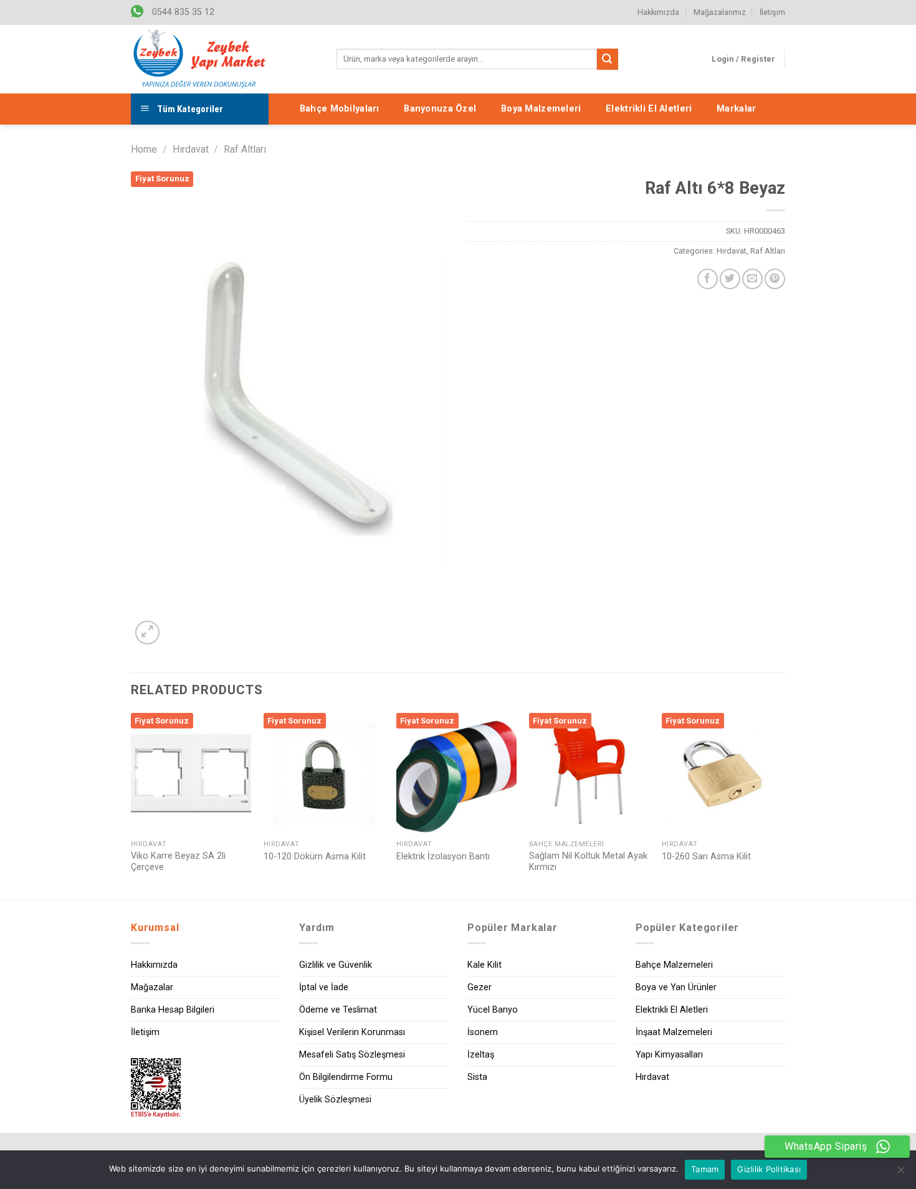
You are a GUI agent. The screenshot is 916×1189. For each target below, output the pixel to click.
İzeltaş (480, 1054)
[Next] (781, 805)
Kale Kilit (484, 965)
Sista (477, 1077)
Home (144, 149)
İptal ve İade (323, 987)
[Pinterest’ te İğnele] (775, 279)
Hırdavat (191, 149)
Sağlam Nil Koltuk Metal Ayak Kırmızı (588, 862)
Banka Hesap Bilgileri (172, 1010)
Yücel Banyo (492, 1010)
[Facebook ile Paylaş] (707, 279)
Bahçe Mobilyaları (339, 108)
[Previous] (131, 805)
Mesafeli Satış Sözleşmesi (352, 1054)
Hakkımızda (658, 12)
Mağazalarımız (720, 12)
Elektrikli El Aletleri (649, 108)
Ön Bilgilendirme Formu (346, 1077)
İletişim (772, 12)
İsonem (482, 1032)
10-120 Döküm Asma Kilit (315, 856)
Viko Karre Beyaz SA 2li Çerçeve (178, 862)
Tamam (704, 1169)
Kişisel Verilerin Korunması (352, 1032)
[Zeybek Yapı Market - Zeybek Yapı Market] (199, 59)
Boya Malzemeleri (541, 108)
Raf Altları (245, 149)
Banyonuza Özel (440, 108)
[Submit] (607, 59)
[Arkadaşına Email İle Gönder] (752, 279)
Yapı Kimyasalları (669, 1054)
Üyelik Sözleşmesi (335, 1099)
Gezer (479, 987)
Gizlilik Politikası (769, 1169)
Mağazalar (152, 987)
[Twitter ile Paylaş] (730, 279)
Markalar (736, 108)
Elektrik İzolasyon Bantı (443, 856)
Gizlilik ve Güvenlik (335, 965)
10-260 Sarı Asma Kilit (706, 856)
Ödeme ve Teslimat (338, 1010)
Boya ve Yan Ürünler (676, 987)
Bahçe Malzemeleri (674, 965)
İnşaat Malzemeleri (674, 1032)
